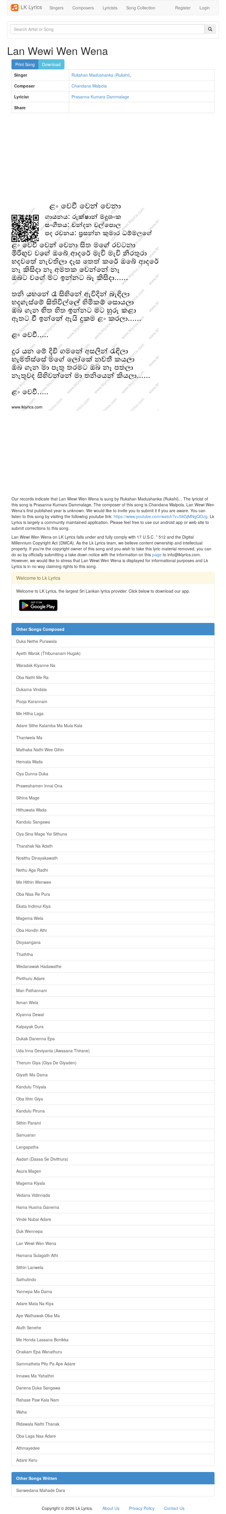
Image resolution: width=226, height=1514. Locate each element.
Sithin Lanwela (29, 1267)
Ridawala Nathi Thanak (37, 1424)
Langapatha (27, 1147)
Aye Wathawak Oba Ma (38, 1315)
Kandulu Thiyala (31, 1087)
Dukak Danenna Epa (35, 1038)
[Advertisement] (113, 160)
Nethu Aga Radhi (32, 870)
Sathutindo (26, 1279)
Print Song (25, 64)
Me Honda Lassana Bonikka (42, 1339)
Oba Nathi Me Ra (32, 677)
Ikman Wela (27, 1002)
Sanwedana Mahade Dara (40, 1490)
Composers (83, 8)
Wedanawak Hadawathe (39, 966)
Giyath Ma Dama (32, 1075)
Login (205, 8)
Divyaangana (28, 942)
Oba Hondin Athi (31, 930)
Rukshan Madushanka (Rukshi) (101, 75)
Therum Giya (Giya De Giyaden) (46, 1063)
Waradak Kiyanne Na (35, 665)
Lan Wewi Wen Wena (36, 1243)
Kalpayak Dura (30, 1026)
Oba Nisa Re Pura (33, 894)
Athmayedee (28, 1448)
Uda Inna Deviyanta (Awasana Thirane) (53, 1050)
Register (183, 8)
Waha (21, 1412)
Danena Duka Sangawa (38, 1388)
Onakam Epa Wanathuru (39, 1352)
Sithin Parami (28, 1123)
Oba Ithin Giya (29, 1099)
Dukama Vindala (31, 689)
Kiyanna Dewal (30, 1014)
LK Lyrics (30, 7)
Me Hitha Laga (30, 713)
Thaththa (24, 954)
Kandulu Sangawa (33, 822)
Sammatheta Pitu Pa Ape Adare (45, 1364)
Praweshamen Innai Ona (39, 786)
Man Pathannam (31, 990)
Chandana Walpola (89, 86)
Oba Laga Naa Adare (36, 1436)
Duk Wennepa (29, 1231)
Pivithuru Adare (30, 978)
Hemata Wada (29, 761)
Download (51, 64)
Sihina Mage (27, 798)
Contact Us (174, 1508)
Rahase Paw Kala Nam (37, 1400)
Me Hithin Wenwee (33, 882)
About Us (110, 1508)
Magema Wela (29, 918)
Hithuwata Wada (31, 810)
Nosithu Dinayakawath (37, 858)
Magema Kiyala (30, 1183)
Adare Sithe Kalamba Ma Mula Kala (49, 725)
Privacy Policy (141, 1508)
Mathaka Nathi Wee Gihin (40, 749)
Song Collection (140, 8)
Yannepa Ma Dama (34, 1291)
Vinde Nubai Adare (33, 1219)
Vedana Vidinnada (33, 1195)
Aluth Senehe (28, 1327)
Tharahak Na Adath (34, 846)
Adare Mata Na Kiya (35, 1303)
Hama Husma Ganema (37, 1207)
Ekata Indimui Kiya (33, 906)
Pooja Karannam (31, 701)
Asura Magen (28, 1171)
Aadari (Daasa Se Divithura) (42, 1159)
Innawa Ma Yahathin (35, 1376)
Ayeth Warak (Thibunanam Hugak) (48, 653)
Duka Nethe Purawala (36, 641)
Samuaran (26, 1135)
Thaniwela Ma (29, 737)
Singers (56, 8)
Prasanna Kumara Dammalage (100, 97)
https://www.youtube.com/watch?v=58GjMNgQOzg (160, 516)
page (157, 554)
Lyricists (110, 8)
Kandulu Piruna (30, 1111)
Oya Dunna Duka (32, 774)
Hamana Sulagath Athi (37, 1255)
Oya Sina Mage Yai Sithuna (41, 834)
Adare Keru (26, 1460)
